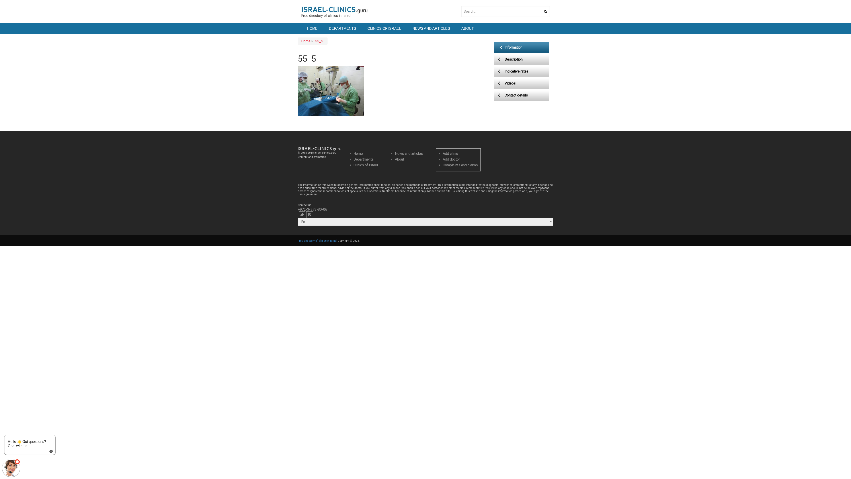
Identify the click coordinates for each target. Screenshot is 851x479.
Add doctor (451, 159)
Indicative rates (517, 71)
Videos (510, 83)
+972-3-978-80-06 (312, 209)
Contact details (516, 95)
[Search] (545, 11)
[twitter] (302, 214)
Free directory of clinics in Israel (317, 240)
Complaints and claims (460, 165)
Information (513, 47)
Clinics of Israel (384, 28)
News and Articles (431, 28)
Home (312, 28)
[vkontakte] (309, 214)
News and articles (409, 153)
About (467, 28)
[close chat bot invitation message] (51, 451)
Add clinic (450, 153)
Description (514, 59)
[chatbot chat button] (11, 468)
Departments (342, 28)
